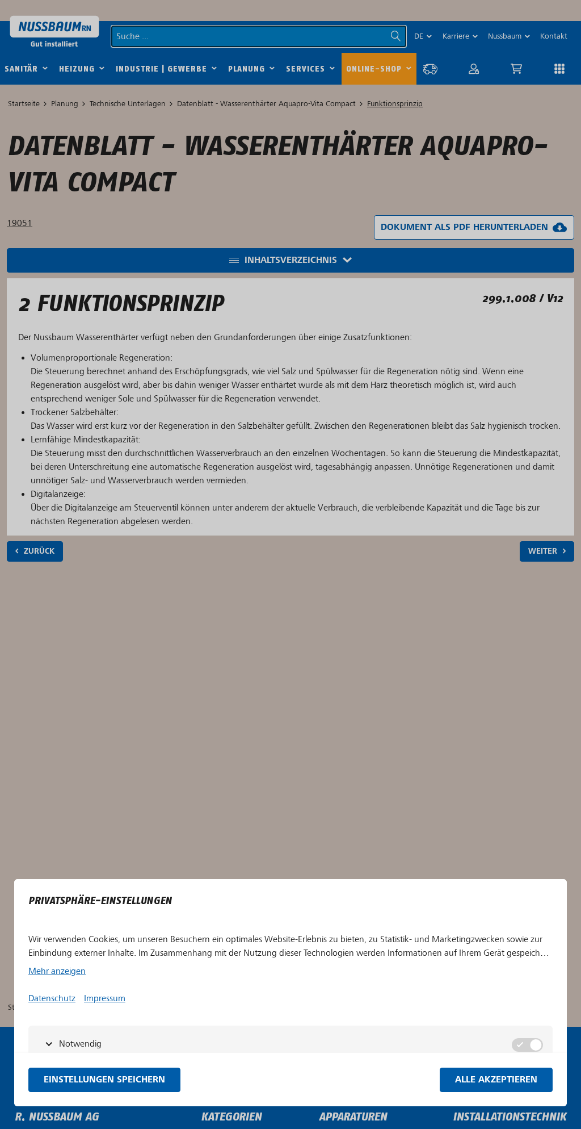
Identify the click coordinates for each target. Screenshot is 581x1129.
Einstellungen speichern (104, 1079)
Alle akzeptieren (496, 1079)
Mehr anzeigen (57, 971)
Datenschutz (51, 998)
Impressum (104, 998)
